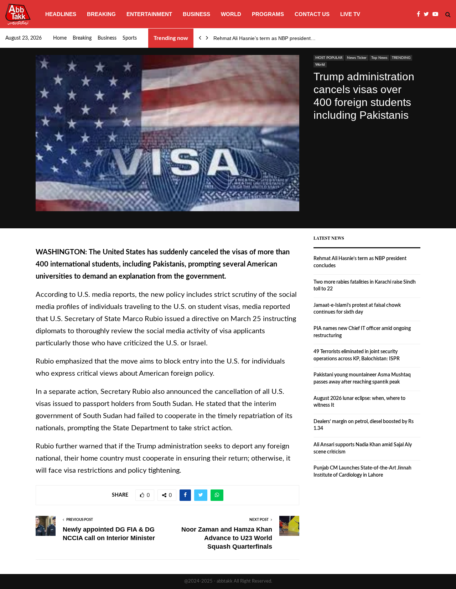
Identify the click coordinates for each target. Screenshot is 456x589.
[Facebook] (420, 14)
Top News (379, 58)
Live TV (350, 14)
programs (268, 14)
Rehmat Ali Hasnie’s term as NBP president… (264, 38)
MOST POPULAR (328, 58)
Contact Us (312, 14)
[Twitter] (428, 14)
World (231, 14)
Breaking (101, 14)
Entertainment (149, 14)
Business (196, 14)
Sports (130, 38)
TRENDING (401, 58)
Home (60, 38)
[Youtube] (437, 14)
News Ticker (357, 58)
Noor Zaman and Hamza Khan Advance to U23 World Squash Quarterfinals (226, 538)
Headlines (60, 14)
